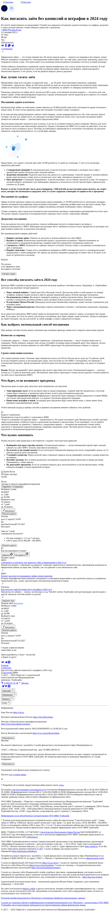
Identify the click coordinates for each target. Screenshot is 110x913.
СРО (40, 849)
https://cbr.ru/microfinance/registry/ (15, 724)
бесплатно (18, 603)
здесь (61, 785)
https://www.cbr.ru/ (50, 863)
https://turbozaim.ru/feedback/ (24, 851)
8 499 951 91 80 (11, 683)
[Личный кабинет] (4, 8)
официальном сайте (95, 858)
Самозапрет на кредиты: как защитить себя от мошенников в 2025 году (33, 562)
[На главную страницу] (6, 673)
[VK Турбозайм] (6, 687)
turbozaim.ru (32, 837)
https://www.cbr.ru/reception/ (41, 865)
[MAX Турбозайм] (9, 663)
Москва (24, 683)
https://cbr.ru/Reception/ (43, 717)
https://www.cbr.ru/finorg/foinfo (45, 733)
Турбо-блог (6, 668)
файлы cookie (29, 888)
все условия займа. (17, 774)
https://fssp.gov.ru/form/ (92, 877)
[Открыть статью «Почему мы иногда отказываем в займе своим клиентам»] (2, 584)
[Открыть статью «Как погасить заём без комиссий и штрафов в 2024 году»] (2, 598)
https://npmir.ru (91, 846)
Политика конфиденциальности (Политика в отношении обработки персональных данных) (43, 898)
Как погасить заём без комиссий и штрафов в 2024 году (26, 589)
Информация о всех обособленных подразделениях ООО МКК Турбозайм (35, 816)
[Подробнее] (2, 779)
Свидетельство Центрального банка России (60, 832)
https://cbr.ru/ (18, 712)
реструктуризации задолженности (28, 789)
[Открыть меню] (11, 8)
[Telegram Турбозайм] (2, 687)
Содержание (6, 49)
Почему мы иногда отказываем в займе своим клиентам (26, 576)
